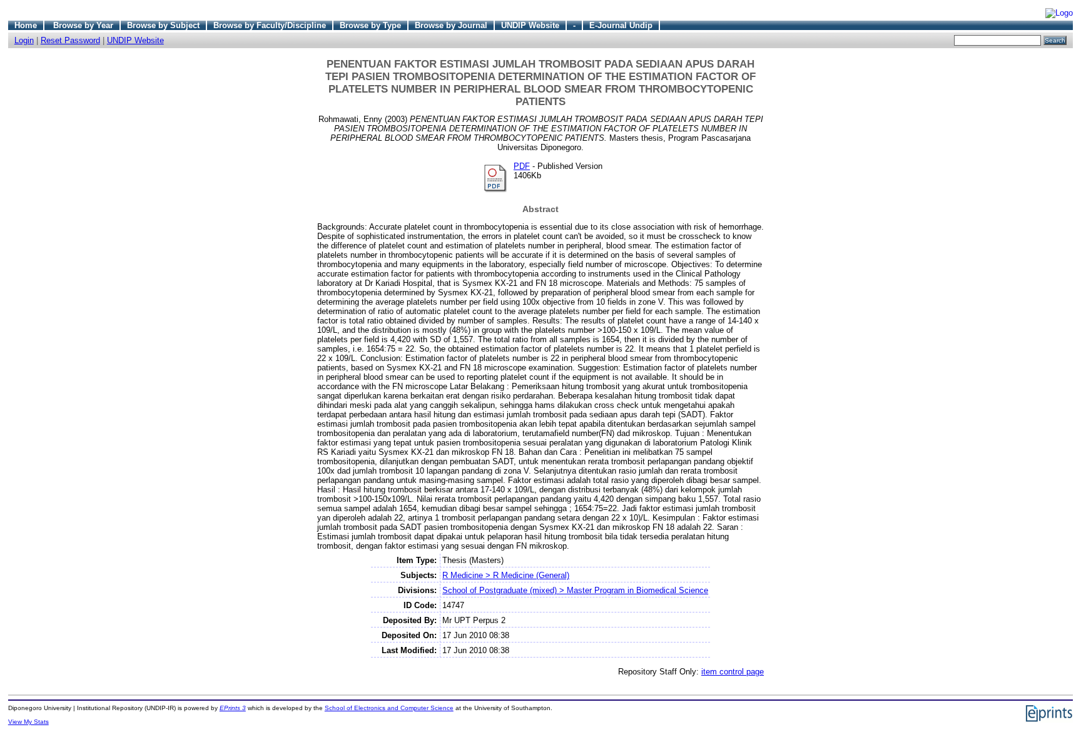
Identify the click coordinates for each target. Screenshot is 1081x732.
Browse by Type (370, 25)
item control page (732, 671)
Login (24, 40)
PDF (522, 166)
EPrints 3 (233, 707)
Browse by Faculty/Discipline (269, 25)
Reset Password (70, 40)
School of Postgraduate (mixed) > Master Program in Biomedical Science (575, 590)
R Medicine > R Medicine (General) (505, 575)
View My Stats (28, 721)
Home (25, 25)
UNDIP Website (530, 25)
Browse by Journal (451, 25)
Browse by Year (83, 25)
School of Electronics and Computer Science (389, 707)
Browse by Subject (163, 25)
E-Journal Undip (620, 25)
